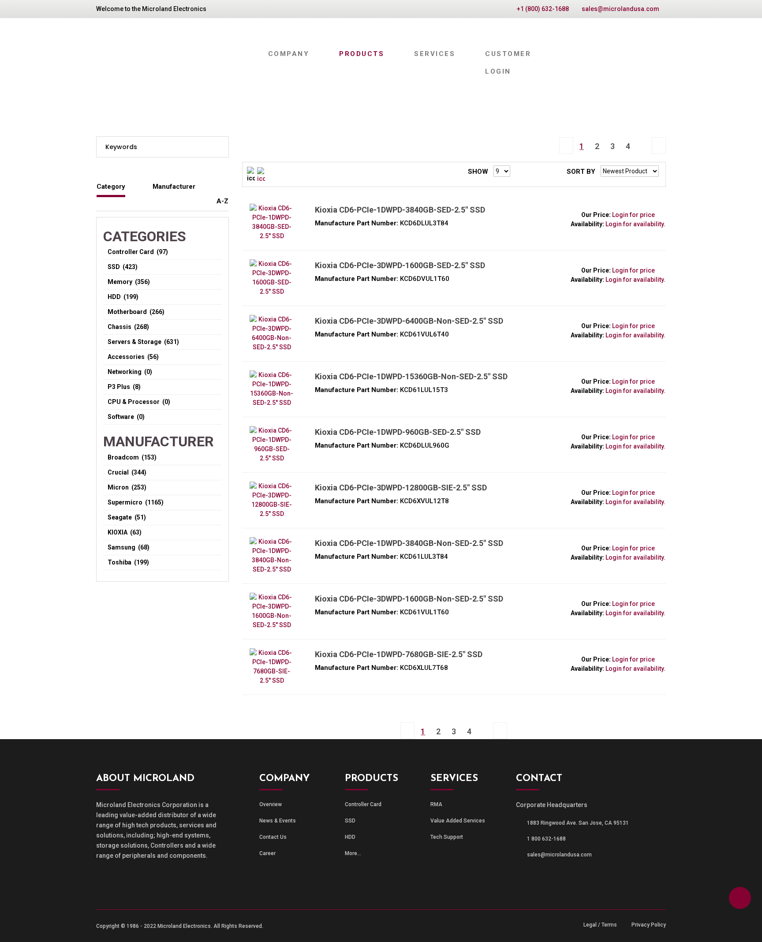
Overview (270, 804)
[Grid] (261, 174)
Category (111, 187)
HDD (350, 837)
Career (267, 853)
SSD (350, 821)
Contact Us (273, 837)
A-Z (222, 201)
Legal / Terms (600, 925)
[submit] (219, 147)
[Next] (643, 138)
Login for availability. (635, 224)
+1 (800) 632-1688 (543, 8)
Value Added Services (457, 821)
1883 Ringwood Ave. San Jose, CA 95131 (578, 823)
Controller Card (363, 804)
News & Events (277, 821)
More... (353, 853)
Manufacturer (174, 187)
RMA (436, 804)
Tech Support (446, 837)
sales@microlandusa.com (620, 8)
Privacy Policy (648, 925)
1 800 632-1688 (546, 839)
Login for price (633, 214)
